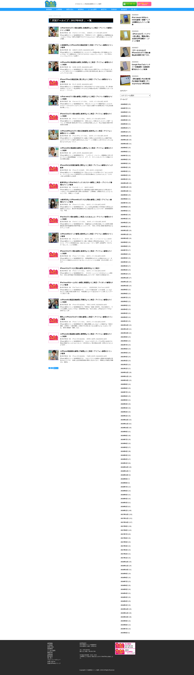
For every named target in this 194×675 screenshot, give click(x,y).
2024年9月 (124, 195)
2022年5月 (124, 305)
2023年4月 (124, 262)
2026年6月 (124, 112)
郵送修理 (124, 9)
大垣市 (90, 101)
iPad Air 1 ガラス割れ (78, 221)
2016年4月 (124, 593)
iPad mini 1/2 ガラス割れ (79, 101)
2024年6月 (124, 207)
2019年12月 (124, 420)
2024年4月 (124, 214)
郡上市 (73, 84)
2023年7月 (124, 250)
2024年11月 (124, 187)
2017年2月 (124, 554)
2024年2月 (124, 222)
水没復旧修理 (98, 170)
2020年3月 (124, 408)
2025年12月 (124, 136)
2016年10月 (124, 569)
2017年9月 (124, 526)
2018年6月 (124, 491)
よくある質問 (92, 9)
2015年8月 (124, 625)
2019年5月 (124, 447)
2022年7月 (124, 297)
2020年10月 (124, 380)
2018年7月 (124, 487)
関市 (87, 170)
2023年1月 (124, 274)
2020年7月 (124, 392)
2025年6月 (124, 159)
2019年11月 (124, 424)
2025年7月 (124, 155)
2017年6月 (124, 538)
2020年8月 (124, 388)
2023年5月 (124, 258)
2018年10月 (124, 475)
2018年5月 (124, 495)
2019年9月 (124, 431)
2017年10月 (124, 522)
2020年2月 (124, 412)
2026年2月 (124, 128)
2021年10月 (124, 333)
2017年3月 (124, 550)
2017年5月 (124, 542)
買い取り (134, 9)
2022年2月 (124, 317)
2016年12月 (124, 562)
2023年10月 (124, 238)
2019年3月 (124, 455)
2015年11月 (124, 613)
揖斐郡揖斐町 (92, 287)
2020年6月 (124, 396)
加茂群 (73, 67)
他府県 (93, 339)
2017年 (56, 16)
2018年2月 (124, 506)
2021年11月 (124, 329)
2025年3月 (124, 171)
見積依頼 (114, 9)
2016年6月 (124, 585)
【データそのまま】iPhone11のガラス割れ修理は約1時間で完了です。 (141, 52)
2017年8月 (124, 530)
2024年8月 (124, 199)
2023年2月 (124, 270)
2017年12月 (124, 514)
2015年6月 (124, 633)
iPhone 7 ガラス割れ (78, 118)
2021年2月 (124, 364)
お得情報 (59, 9)
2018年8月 (124, 483)
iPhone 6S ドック (77, 239)
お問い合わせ (51, 661)
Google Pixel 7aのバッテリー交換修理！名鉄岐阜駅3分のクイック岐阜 (141, 67)
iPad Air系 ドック (77, 187)
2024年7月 (124, 203)
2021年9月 (124, 337)
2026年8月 (124, 104)
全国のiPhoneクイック (54, 663)
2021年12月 (124, 325)
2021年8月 (124, 341)
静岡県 (88, 339)
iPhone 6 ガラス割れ (78, 204)
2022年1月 (124, 321)
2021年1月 (124, 368)
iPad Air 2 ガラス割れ (78, 33)
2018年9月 (124, 479)
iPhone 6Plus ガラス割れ (79, 136)
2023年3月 (124, 266)
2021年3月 (124, 360)
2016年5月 (124, 589)
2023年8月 (124, 246)
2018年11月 (124, 471)
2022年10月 (124, 285)
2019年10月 (124, 427)
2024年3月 (124, 218)
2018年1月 (124, 510)
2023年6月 (124, 254)
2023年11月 (124, 234)
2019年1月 (124, 463)
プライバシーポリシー (54, 659)
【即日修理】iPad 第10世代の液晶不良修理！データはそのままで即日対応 (141, 81)
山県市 (73, 153)
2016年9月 (124, 573)
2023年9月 (124, 242)
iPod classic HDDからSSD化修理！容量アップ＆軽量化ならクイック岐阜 (141, 21)
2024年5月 (124, 211)
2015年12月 (124, 609)
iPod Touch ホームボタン (79, 287)
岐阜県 (105, 33)
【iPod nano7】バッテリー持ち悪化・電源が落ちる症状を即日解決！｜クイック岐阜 (141, 37)
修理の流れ (69, 9)
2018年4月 (124, 498)
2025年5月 (124, 163)
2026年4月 (124, 120)
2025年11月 (124, 140)
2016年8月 (124, 577)
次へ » (56, 368)
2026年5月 (124, 116)
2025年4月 (124, 167)
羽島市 (88, 304)
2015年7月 (124, 629)
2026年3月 (124, 124)
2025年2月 (124, 175)
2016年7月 (124, 581)
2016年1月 (124, 605)
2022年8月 (124, 293)
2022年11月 (124, 282)
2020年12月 (124, 372)
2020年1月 (124, 416)
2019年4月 (124, 451)
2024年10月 (124, 191)
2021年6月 (124, 349)
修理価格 (49, 9)
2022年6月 (124, 301)
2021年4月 (124, 356)
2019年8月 (124, 435)
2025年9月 (124, 147)
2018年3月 (124, 502)
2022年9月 (124, 289)
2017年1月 (124, 558)
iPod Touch (101, 287)
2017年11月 (124, 518)
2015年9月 (124, 621)
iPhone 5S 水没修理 (77, 170)
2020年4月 (124, 404)
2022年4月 (124, 309)
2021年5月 (124, 353)
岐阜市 (88, 118)
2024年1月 (124, 226)
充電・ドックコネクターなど (98, 239)
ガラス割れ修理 (97, 33)
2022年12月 (124, 278)
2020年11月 (124, 376)
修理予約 (104, 9)
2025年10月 (124, 144)
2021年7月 (124, 345)
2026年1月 (124, 132)
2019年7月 (124, 439)
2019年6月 (124, 443)
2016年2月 (124, 601)
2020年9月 (124, 384)
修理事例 (81, 9)
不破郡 (88, 356)
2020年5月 (124, 400)
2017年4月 (124, 546)
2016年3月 (124, 597)
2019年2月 (124, 459)
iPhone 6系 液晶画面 (78, 304)
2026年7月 (124, 108)
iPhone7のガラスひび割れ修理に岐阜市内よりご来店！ (80, 268)
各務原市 (89, 33)
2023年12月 (124, 230)
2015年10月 (124, 617)
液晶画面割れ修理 (88, 50)
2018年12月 (124, 467)
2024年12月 (124, 183)
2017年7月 (124, 534)
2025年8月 (124, 151)
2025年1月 (124, 179)
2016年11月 (124, 565)
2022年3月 (124, 313)
